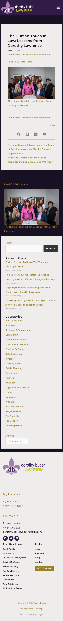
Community (14, 54)
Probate (9, 402)
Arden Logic (40, 603)
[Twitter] (11, 538)
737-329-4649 (14, 523)
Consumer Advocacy (16, 344)
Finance (9, 378)
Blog (37, 557)
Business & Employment (18, 330)
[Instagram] (16, 538)
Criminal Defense (14, 349)
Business (10, 325)
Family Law (11, 373)
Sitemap (38, 609)
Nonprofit (10, 397)
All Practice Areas (12, 588)
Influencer (44, 54)
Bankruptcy (8, 553)
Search (8, 242)
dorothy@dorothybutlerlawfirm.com (22, 532)
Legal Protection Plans (17, 387)
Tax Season (11, 421)
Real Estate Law (14, 406)
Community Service (16, 339)
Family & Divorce (11, 571)
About (38, 549)
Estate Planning (13, 368)
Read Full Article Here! (20, 61)
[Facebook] (5, 538)
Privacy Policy (27, 609)
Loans (8, 392)
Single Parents (13, 411)
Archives (9, 436)
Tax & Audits (12, 416)
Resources (40, 553)
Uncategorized (13, 425)
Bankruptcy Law (14, 320)
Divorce (9, 359)
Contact (39, 562)
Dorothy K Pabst (29, 54)
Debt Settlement (14, 354)
